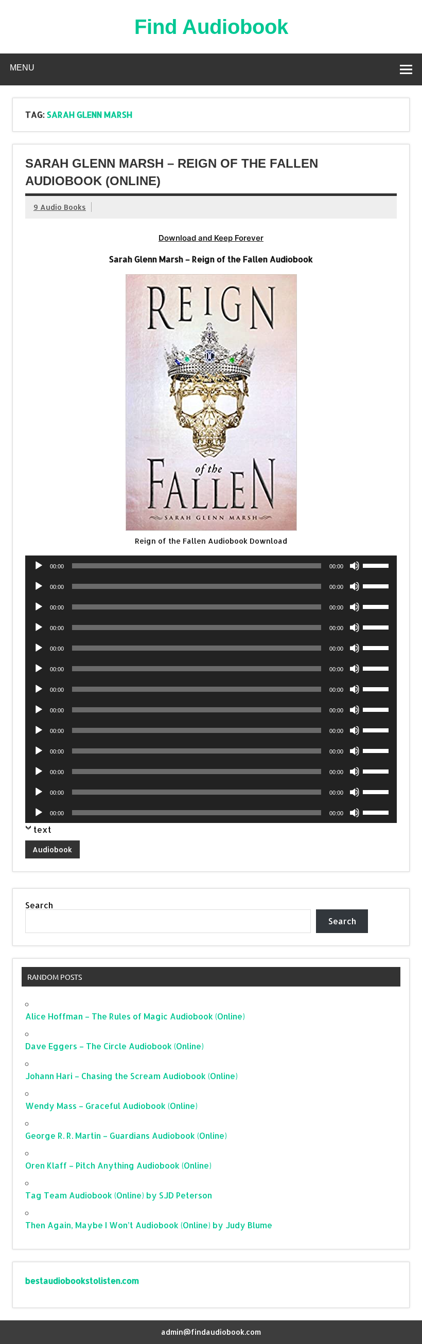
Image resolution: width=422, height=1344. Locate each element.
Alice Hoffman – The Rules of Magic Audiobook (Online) (135, 1016)
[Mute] (354, 566)
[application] (211, 565)
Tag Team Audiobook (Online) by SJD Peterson (118, 1195)
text (42, 829)
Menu (22, 67)
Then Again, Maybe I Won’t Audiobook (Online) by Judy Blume (148, 1225)
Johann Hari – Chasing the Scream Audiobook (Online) (131, 1075)
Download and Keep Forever (211, 238)
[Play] (38, 566)
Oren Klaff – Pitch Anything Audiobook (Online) (118, 1165)
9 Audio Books (59, 207)
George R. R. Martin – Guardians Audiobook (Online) (126, 1135)
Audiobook (52, 849)
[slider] (377, 564)
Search (39, 905)
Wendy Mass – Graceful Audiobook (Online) (111, 1105)
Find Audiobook (211, 26)
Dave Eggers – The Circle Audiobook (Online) (114, 1046)
